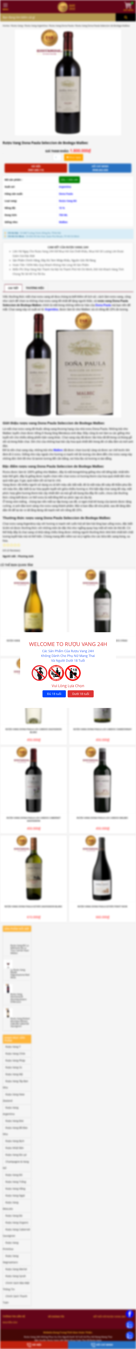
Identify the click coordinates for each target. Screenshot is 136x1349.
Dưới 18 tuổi (80, 694)
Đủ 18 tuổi (54, 694)
